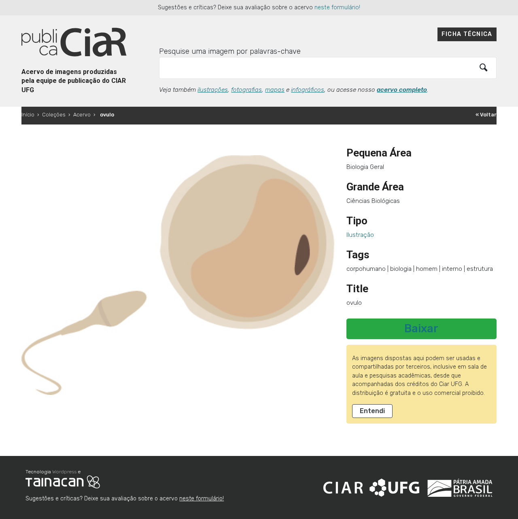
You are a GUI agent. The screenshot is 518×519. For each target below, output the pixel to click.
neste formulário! (337, 7)
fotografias (246, 89)
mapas (274, 89)
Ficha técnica (467, 34)
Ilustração (360, 234)
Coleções (54, 115)
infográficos (307, 89)
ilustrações (212, 89)
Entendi (372, 411)
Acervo (82, 115)
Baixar (421, 328)
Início (27, 115)
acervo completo (402, 89)
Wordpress (64, 472)
